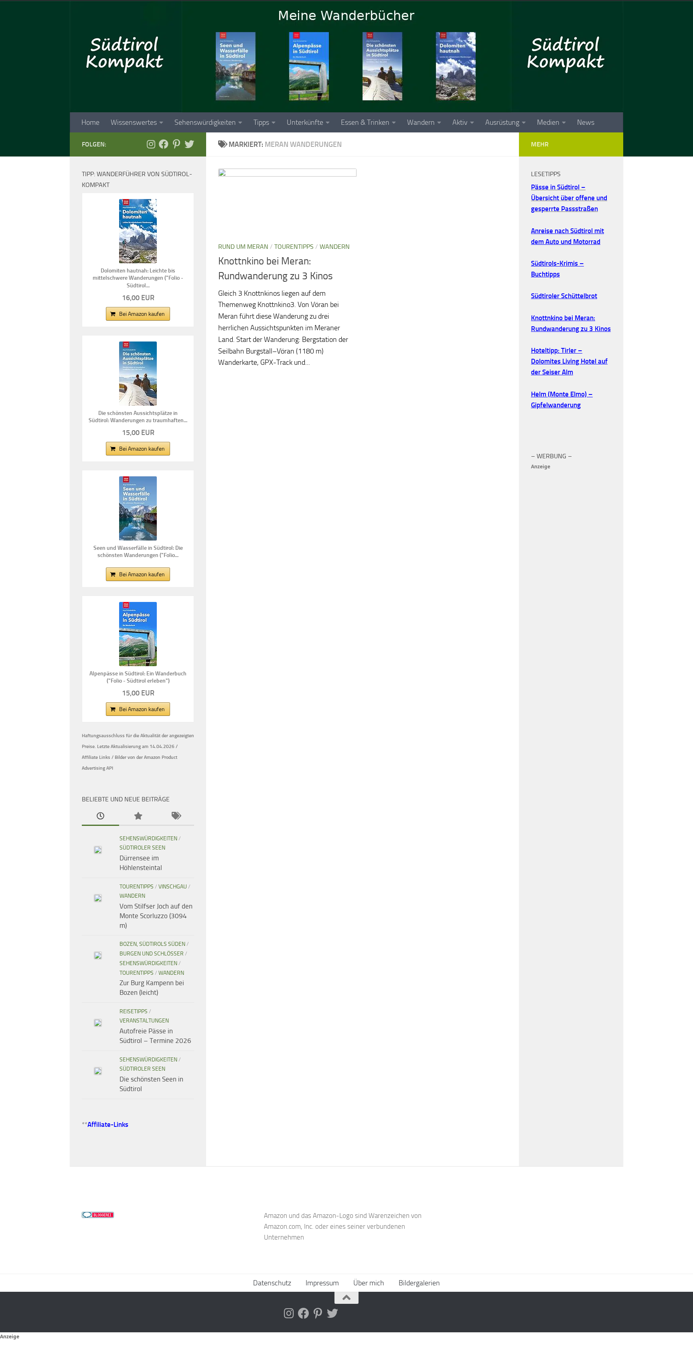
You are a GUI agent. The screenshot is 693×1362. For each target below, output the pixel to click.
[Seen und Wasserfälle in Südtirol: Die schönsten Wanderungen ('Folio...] (138, 508)
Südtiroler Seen (142, 847)
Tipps (261, 122)
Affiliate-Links (107, 1124)
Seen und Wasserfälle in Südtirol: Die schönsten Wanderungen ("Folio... (138, 552)
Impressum (322, 1283)
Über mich (368, 1283)
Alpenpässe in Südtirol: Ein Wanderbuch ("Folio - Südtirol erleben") (137, 677)
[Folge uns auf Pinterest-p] (176, 144)
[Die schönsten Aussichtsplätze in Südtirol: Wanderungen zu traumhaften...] (138, 374)
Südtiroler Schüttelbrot (564, 296)
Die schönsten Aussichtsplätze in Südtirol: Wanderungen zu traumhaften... (138, 417)
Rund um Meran (243, 246)
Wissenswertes (134, 122)
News (585, 122)
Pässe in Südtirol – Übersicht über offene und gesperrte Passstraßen (569, 198)
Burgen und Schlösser (152, 953)
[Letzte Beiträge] (100, 816)
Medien (548, 122)
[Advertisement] (571, 592)
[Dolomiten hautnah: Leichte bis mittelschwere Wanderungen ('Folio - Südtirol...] (138, 231)
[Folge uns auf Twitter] (189, 144)
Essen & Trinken (365, 122)
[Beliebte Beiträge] (137, 816)
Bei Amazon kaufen (142, 314)
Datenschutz (272, 1283)
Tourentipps (294, 246)
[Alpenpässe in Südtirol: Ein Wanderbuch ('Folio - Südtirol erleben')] (138, 634)
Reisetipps (134, 1011)
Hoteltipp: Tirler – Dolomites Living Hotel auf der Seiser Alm (569, 361)
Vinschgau (172, 886)
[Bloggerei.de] (98, 1216)
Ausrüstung (502, 122)
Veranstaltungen (144, 1020)
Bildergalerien (419, 1283)
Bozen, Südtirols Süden (152, 944)
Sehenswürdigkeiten (205, 122)
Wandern (421, 122)
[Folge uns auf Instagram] (151, 144)
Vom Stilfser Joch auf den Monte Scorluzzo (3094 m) (156, 915)
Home (90, 122)
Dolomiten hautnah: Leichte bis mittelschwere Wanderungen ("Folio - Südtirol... (138, 278)
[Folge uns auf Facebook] (163, 144)
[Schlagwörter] (175, 816)
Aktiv (460, 122)
